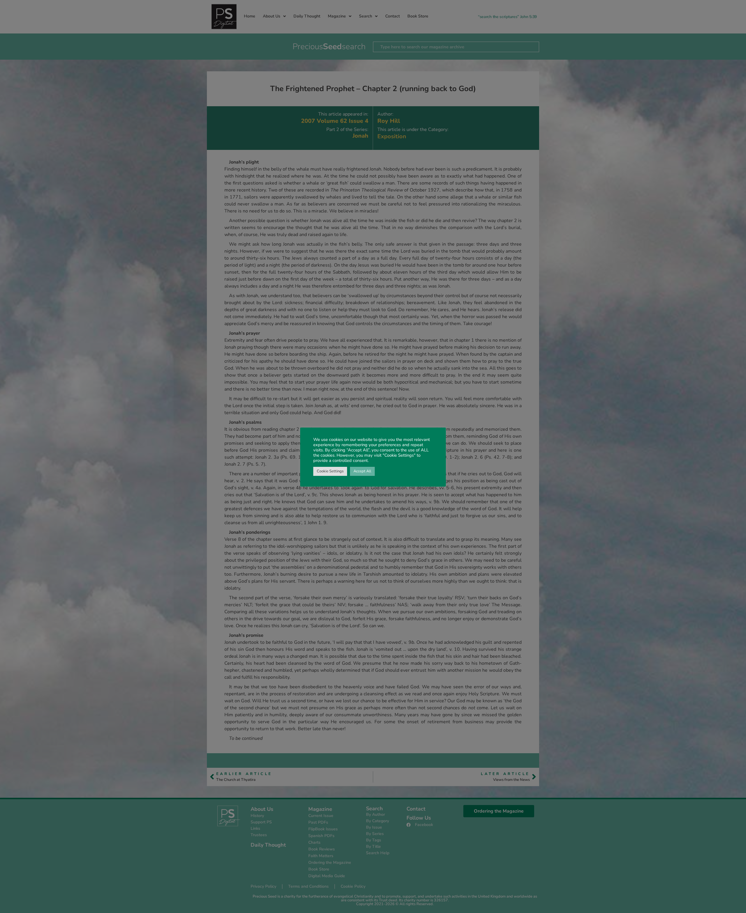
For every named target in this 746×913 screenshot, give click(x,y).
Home (249, 16)
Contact (392, 16)
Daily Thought (306, 16)
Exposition (391, 136)
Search (365, 16)
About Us (271, 16)
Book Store (417, 16)
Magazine (337, 16)
